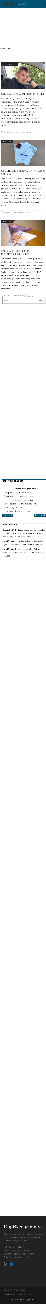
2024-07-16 (7, 212)
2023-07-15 (7, 295)
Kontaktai (33, 1295)
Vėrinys (13, 64)
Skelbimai (8, 1290)
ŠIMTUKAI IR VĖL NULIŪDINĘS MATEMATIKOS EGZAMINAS (16, 252)
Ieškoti (41, 300)
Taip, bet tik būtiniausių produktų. (19, 496)
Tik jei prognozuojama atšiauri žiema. (21, 504)
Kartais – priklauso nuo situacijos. (19, 500)
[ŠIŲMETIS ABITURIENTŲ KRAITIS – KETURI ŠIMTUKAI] (23, 153)
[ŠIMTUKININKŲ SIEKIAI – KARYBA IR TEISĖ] (23, 75)
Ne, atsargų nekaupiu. (15, 508)
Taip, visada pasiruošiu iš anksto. (19, 493)
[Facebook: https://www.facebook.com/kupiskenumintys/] (11, 1264)
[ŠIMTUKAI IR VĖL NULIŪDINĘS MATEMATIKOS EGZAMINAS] (23, 233)
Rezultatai (40, 515)
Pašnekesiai (19, 1290)
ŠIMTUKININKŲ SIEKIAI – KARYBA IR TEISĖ (22, 93)
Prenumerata (10, 1295)
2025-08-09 (7, 132)
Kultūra (5, 64)
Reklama (22, 1295)
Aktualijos (7, 141)
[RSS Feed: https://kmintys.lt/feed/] (6, 1264)
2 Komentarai (19, 212)
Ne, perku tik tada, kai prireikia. (18, 511)
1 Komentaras (19, 132)
